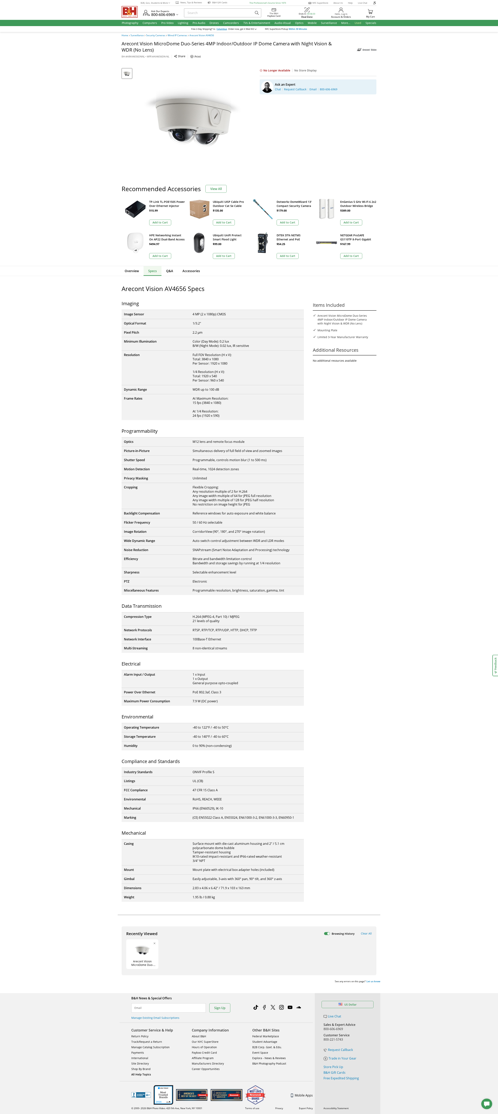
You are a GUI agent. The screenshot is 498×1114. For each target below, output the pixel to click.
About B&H (199, 1036)
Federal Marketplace (265, 1036)
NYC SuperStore (320, 2)
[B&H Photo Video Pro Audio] (131, 12)
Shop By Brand (141, 1069)
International (139, 1058)
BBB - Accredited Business (141, 1095)
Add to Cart (160, 222)
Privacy (279, 1108)
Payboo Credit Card (204, 1052)
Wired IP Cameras (177, 35)
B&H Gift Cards (334, 1072)
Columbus (222, 29)
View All (216, 189)
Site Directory (140, 1063)
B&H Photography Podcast (269, 1063)
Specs (152, 271)
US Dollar (350, 1004)
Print (198, 56)
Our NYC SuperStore (205, 1042)
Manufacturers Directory (208, 1063)
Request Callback (340, 1050)
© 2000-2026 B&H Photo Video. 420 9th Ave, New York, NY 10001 (166, 1108)
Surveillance (137, 35)
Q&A (169, 271)
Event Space (260, 1052)
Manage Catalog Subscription (150, 1047)
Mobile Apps (304, 1095)
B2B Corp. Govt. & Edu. (267, 1047)
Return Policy (139, 1036)
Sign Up (219, 1008)
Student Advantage (264, 1042)
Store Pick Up (333, 1067)
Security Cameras (155, 35)
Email (138, 1008)
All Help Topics (141, 1074)
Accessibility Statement (336, 1108)
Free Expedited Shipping (341, 1078)
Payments (137, 1052)
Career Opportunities (206, 1069)
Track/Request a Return (146, 1042)
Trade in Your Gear (342, 1058)
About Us (338, 2)
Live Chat (362, 2)
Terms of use (252, 1108)
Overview (132, 271)
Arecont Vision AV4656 (201, 35)
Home (125, 35)
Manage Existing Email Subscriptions (155, 1017)
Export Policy (306, 1108)
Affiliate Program (203, 1058)
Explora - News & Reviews (269, 1058)
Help (350, 2)
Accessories (191, 271)
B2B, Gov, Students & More (154, 2)
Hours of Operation (204, 1047)
